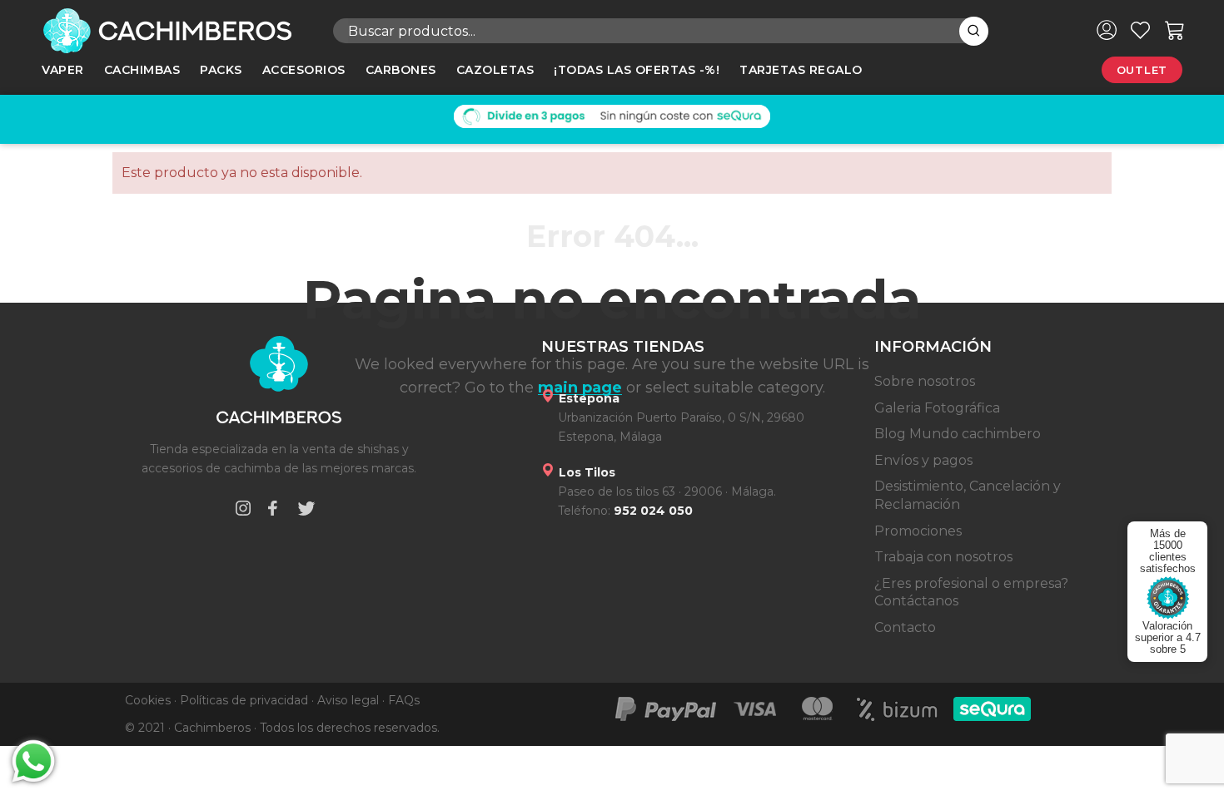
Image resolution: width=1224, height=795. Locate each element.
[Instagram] (243, 511)
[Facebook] (272, 511)
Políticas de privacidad (244, 700)
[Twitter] (306, 511)
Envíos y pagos (923, 460)
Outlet (1142, 70)
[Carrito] (1175, 30)
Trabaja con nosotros (943, 557)
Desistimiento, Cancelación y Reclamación (967, 495)
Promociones (918, 531)
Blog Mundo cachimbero (957, 434)
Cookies (148, 700)
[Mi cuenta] (1107, 30)
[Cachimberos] (175, 30)
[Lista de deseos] (1140, 30)
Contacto (905, 627)
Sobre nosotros (924, 381)
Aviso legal (348, 700)
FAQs (404, 700)
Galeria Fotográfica (937, 408)
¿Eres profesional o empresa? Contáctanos (971, 592)
